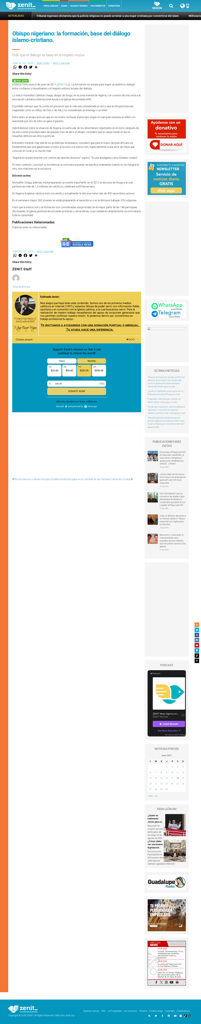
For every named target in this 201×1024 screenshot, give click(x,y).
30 (167, 789)
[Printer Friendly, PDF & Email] (20, 80)
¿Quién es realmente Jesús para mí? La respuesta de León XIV (156, 822)
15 (161, 778)
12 (183, 772)
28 (156, 789)
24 (172, 784)
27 (150, 789)
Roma (64, 6)
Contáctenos (183, 1011)
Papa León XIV (51, 6)
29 (161, 789)
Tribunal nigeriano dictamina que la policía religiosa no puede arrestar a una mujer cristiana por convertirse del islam (166, 421)
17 (172, 778)
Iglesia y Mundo (79, 6)
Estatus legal (156, 1011)
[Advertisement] (76, 450)
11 (177, 772)
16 (167, 778)
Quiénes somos (91, 1011)
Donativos (114, 6)
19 (183, 778)
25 (177, 784)
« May (150, 796)
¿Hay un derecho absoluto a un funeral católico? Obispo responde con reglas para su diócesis (173, 520)
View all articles (21, 286)
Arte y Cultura (61, 63)
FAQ (103, 1011)
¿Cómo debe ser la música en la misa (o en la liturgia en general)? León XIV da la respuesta (173, 478)
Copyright (170, 1011)
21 (156, 784)
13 (150, 778)
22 (161, 784)
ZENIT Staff (43, 63)
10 (172, 772)
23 (167, 784)
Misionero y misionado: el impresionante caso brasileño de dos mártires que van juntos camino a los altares (173, 541)
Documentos (98, 6)
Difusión (143, 1011)
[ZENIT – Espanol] (24, 6)
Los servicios (130, 1011)
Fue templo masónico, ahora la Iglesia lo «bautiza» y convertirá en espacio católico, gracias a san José (166, 410)
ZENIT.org (63, 84)
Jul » (156, 796)
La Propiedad (115, 1011)
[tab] (157, 944)
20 (150, 784)
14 (156, 778)
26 (183, 784)
